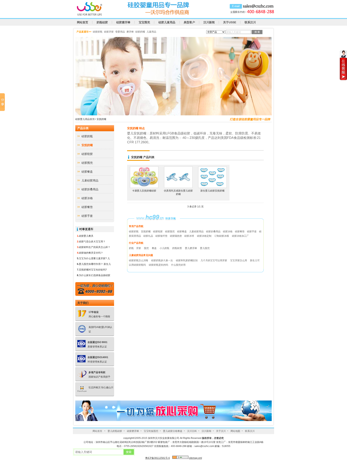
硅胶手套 (87, 215)
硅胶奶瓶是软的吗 (159, 264)
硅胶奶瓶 (97, 31)
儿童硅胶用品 (90, 180)
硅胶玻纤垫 (161, 236)
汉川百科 (192, 431)
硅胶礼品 (148, 236)
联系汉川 (250, 22)
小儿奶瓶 (165, 248)
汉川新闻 (209, 22)
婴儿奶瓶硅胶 (115, 431)
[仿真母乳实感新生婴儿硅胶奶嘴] (178, 186)
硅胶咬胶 (87, 154)
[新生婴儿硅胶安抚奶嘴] (212, 186)
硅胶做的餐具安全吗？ (91, 252)
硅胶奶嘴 (140, 31)
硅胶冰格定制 (204, 236)
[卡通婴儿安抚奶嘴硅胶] (144, 186)
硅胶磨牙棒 (123, 22)
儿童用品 (151, 31)
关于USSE (229, 22)
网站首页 (82, 22)
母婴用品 (120, 31)
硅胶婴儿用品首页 (85, 119)
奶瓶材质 (177, 248)
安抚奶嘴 (101, 119)
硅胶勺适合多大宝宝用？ (92, 241)
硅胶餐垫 (87, 207)
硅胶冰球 (189, 236)
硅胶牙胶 (109, 31)
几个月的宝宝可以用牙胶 (214, 260)
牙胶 (139, 248)
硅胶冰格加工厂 (240, 236)
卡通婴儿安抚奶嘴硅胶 (144, 190)
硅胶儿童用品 (166, 22)
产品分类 (83, 128)
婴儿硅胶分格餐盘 (172, 431)
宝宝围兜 (144, 22)
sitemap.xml (195, 458)
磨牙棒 (130, 31)
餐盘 (154, 248)
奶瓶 (131, 248)
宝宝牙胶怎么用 (239, 260)
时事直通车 (86, 229)
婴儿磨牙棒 (191, 248)
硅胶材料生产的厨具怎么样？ (94, 247)
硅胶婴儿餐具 (86, 236)
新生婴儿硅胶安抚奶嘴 (212, 190)
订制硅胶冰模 (221, 236)
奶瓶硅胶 (102, 22)
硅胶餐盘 (87, 171)
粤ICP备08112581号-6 (157, 458)
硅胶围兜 (87, 162)
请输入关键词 (233, 32)
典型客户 (189, 22)
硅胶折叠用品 (90, 189)
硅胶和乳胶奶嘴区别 (187, 260)
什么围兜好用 (178, 264)
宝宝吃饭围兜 (151, 431)
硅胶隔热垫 (176, 236)
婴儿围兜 (205, 248)
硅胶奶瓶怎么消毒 (139, 260)
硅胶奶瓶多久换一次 (162, 260)
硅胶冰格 (87, 198)
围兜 (146, 248)
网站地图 (235, 431)
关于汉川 (221, 431)
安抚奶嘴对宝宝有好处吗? (93, 269)
